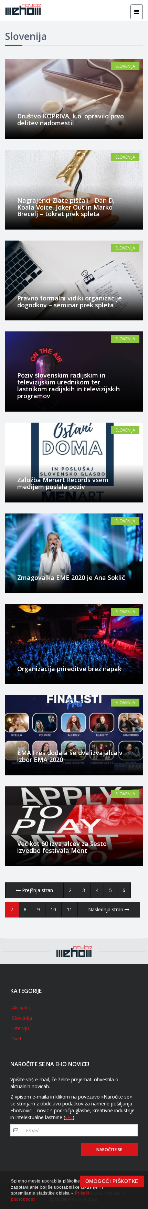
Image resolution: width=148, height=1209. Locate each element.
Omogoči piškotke (111, 1181)
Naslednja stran (106, 909)
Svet (17, 1038)
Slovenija (125, 66)
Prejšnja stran (37, 890)
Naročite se (109, 1150)
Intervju (20, 1028)
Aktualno (22, 1007)
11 (69, 909)
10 (53, 909)
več (69, 1117)
